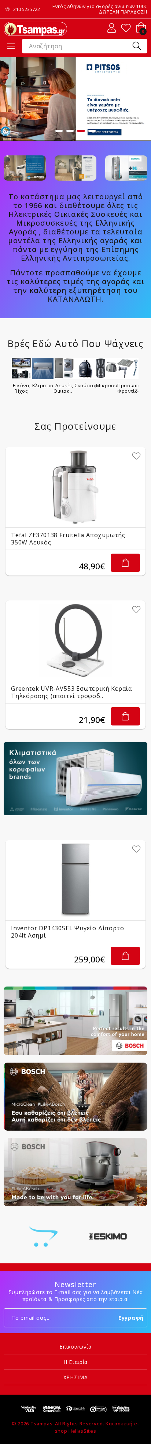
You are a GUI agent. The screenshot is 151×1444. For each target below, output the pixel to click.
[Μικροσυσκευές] (106, 368)
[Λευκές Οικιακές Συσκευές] (64, 368)
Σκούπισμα (85, 385)
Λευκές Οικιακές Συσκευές (64, 388)
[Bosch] (43, 1236)
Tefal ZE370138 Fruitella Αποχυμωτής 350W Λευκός (68, 538)
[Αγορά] (125, 563)
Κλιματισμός (43, 385)
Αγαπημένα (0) (125, 27)
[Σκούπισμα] (85, 368)
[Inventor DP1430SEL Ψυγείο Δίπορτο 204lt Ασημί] (75, 880)
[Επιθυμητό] (136, 455)
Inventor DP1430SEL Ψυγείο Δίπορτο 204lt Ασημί (67, 931)
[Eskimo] (107, 1236)
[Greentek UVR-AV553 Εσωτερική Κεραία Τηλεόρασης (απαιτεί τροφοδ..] (75, 640)
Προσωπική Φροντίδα (128, 388)
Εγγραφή (131, 1317)
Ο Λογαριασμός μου (111, 27)
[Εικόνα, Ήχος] (21, 368)
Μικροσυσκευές (106, 385)
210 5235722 (26, 9)
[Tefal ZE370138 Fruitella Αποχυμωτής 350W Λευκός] (75, 487)
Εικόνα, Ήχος (22, 388)
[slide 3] (75, 99)
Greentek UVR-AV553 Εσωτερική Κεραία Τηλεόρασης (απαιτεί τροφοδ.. (71, 692)
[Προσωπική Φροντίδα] (128, 368)
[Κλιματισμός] (43, 368)
